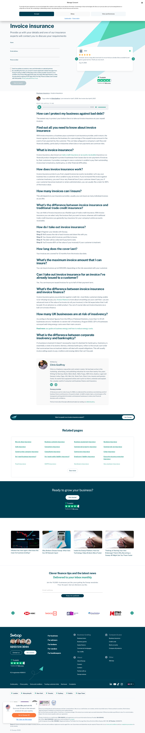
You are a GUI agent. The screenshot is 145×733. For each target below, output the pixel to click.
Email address (14, 51)
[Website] (55, 384)
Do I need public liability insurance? (57, 457)
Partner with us (81, 671)
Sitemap (111, 661)
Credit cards (112, 641)
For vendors (52, 649)
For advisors (52, 640)
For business (53, 636)
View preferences (108, 14)
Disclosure (64, 684)
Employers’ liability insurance (84, 457)
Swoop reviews (81, 674)
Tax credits (80, 651)
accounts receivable (88, 155)
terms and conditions (111, 724)
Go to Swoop (24, 715)
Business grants (82, 641)
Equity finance (81, 645)
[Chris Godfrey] (39, 98)
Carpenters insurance (52, 447)
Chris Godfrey (55, 98)
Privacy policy (76, 18)
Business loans (81, 638)
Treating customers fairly (51, 684)
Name (11, 42)
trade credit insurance (69, 155)
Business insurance (43, 93)
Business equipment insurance (84, 442)
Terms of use (34, 78)
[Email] (72, 590)
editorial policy (90, 402)
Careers (79, 664)
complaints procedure (127, 724)
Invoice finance (62, 300)
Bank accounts (113, 645)
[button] (142, 3)
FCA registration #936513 (17, 672)
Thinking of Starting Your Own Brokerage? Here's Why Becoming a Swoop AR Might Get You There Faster (118, 553)
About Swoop (81, 661)
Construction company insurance (26, 452)
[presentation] (76, 58)
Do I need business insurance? (25, 457)
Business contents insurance (55, 442)
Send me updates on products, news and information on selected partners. (32, 68)
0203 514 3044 (19, 646)
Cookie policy (68, 18)
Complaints (72, 684)
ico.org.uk (71, 719)
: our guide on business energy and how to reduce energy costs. (64, 328)
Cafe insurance (20, 447)
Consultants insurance (52, 452)
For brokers (52, 644)
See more (72, 471)
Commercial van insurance (113, 447)
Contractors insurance (82, 452)
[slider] (65, 107)
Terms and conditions (36, 684)
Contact (79, 667)
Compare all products (115, 648)
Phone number (14, 60)
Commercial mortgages (84, 648)
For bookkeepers (54, 653)
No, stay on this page (24, 719)
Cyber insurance (109, 452)
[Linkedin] (51, 384)
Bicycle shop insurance (23, 442)
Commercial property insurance (85, 447)
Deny (72, 14)
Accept (36, 14)
